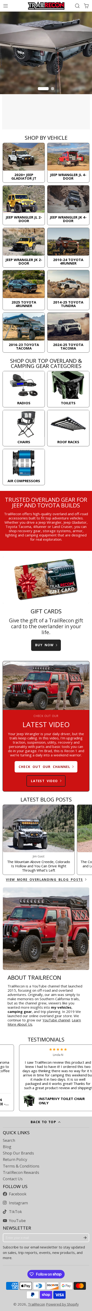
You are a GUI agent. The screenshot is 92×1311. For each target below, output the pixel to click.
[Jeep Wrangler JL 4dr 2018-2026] (68, 162)
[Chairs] (23, 428)
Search (9, 1140)
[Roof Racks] (68, 428)
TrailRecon (36, 1304)
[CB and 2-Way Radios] (23, 389)
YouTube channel (56, 1020)
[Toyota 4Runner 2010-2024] (68, 247)
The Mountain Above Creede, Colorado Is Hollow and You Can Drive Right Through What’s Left (38, 840)
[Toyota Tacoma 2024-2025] (68, 332)
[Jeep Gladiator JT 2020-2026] (23, 162)
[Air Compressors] (23, 467)
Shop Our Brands (18, 1153)
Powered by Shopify (62, 1304)
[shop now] (46, 70)
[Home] (46, 6)
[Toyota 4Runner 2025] (23, 290)
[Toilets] (68, 389)
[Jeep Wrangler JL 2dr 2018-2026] (23, 205)
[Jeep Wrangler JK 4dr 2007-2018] (68, 205)
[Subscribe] (85, 1237)
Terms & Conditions (21, 1166)
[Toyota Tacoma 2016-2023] (23, 332)
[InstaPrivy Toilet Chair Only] (48, 1100)
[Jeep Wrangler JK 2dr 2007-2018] (23, 247)
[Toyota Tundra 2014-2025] (68, 290)
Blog (7, 1146)
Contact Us (13, 1178)
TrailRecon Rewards (21, 1172)
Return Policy (15, 1159)
